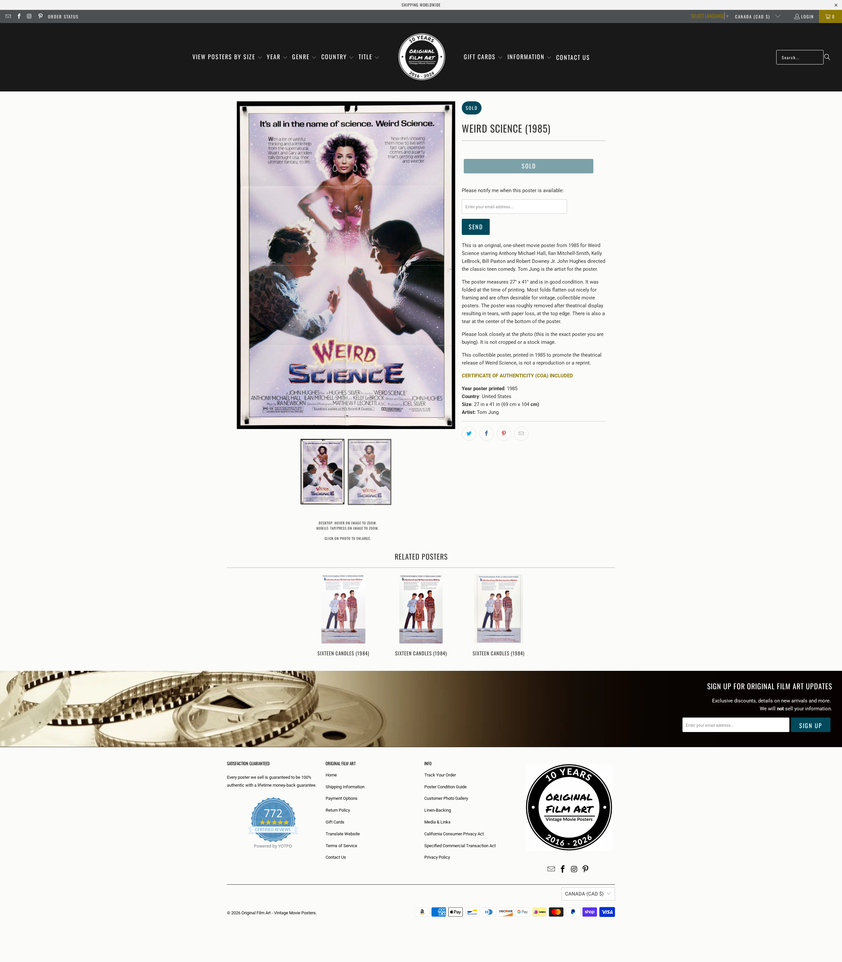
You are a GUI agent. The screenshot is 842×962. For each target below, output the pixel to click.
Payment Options (342, 798)
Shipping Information (345, 786)
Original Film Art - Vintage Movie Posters (278, 912)
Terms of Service (341, 845)
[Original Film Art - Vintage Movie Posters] (421, 57)
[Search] (827, 57)
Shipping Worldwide (421, 5)
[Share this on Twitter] (469, 433)
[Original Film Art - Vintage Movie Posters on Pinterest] (40, 16)
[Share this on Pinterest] (504, 433)
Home (331, 774)
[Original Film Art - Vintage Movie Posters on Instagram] (29, 16)
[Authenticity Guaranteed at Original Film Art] (227, 853)
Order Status (63, 16)
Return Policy (338, 810)
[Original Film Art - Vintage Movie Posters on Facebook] (18, 16)
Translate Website (343, 833)
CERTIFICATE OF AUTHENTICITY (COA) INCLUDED (517, 376)
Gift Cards (335, 822)
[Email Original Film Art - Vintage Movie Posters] (8, 16)
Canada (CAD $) (753, 16)
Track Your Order (440, 774)
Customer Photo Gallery (446, 798)
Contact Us (336, 857)
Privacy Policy (437, 857)
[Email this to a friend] (521, 433)
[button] (227, 57)
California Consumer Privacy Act (454, 833)
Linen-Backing (437, 810)
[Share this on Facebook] (486, 433)
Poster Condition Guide (445, 786)
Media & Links (437, 822)
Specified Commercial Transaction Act (460, 845)
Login (807, 16)
